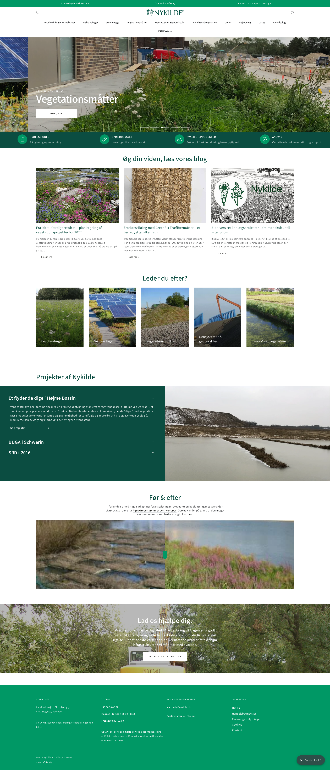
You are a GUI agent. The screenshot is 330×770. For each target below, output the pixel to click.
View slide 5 (185, 125)
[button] (38, 12)
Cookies (237, 724)
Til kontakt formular (165, 656)
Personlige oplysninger (246, 719)
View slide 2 (154, 125)
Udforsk (56, 113)
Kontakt (237, 730)
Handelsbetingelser (244, 713)
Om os (236, 708)
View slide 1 (144, 125)
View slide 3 (165, 125)
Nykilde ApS (49, 757)
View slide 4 (175, 125)
